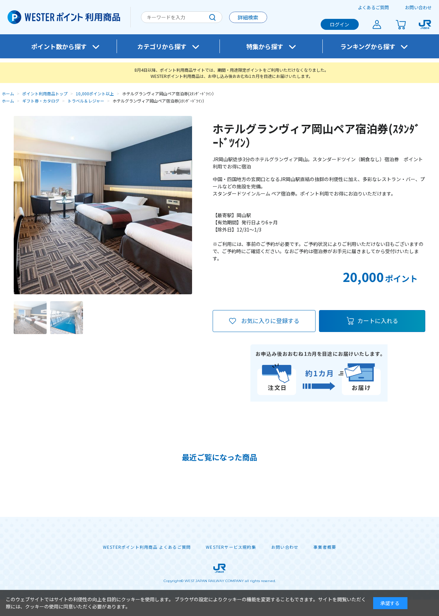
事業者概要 (324, 547)
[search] (212, 17)
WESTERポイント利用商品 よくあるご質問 (147, 547)
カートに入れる (377, 320)
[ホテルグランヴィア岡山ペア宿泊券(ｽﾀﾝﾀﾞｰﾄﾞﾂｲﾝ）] (30, 317)
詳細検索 (248, 17)
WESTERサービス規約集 (231, 547)
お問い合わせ (418, 7)
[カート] (401, 24)
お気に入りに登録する (270, 320)
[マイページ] (377, 24)
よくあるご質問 (373, 7)
